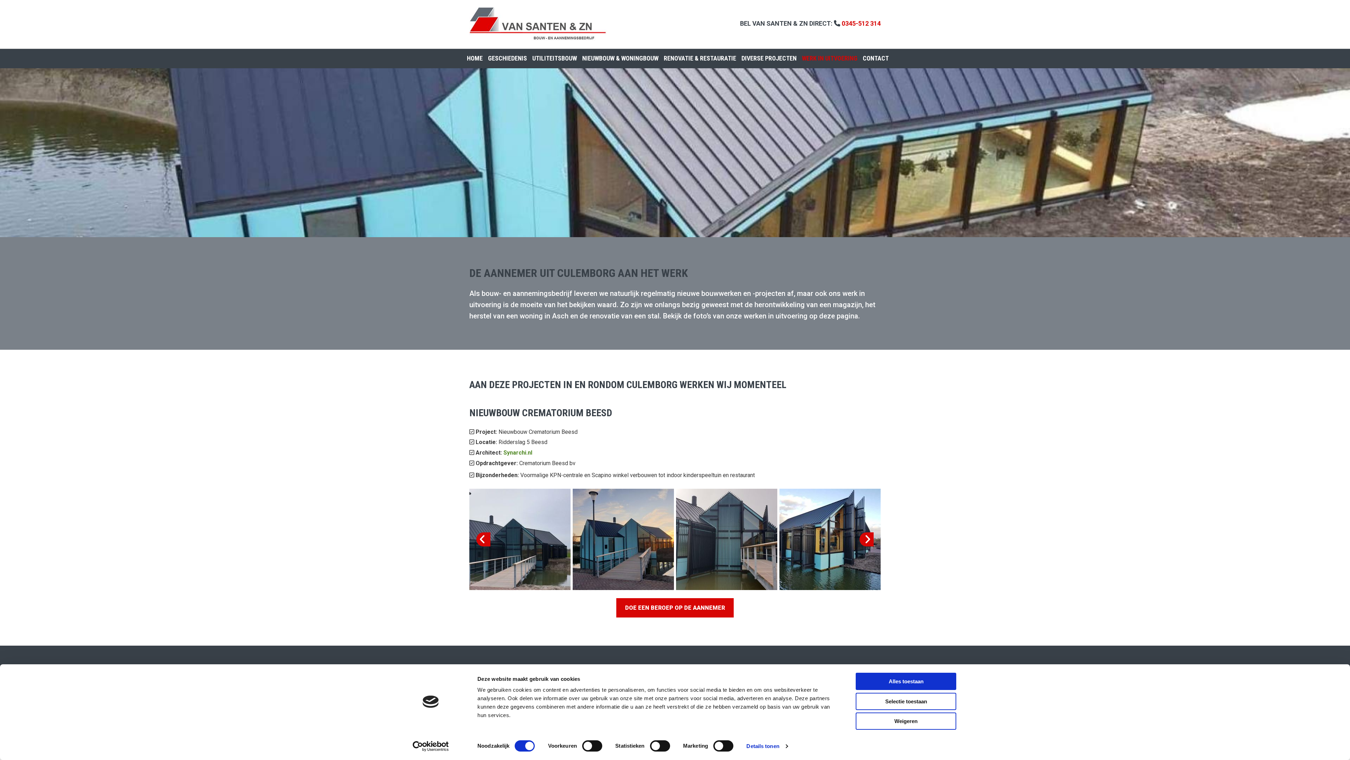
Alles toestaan (906, 681)
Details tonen (762, 746)
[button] (675, 608)
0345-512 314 (861, 23)
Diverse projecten (769, 58)
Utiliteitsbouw (554, 58)
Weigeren (906, 721)
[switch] (592, 746)
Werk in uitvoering (829, 58)
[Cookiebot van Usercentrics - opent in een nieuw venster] (431, 746)
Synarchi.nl (517, 452)
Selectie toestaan (906, 701)
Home (475, 58)
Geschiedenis (507, 58)
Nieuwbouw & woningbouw (620, 58)
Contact (876, 58)
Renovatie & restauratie (700, 58)
